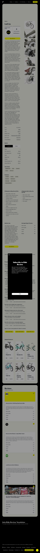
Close (20, 293)
